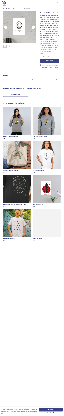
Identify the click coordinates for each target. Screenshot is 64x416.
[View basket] (61, 3)
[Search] (57, 3)
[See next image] (33, 27)
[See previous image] (6, 27)
